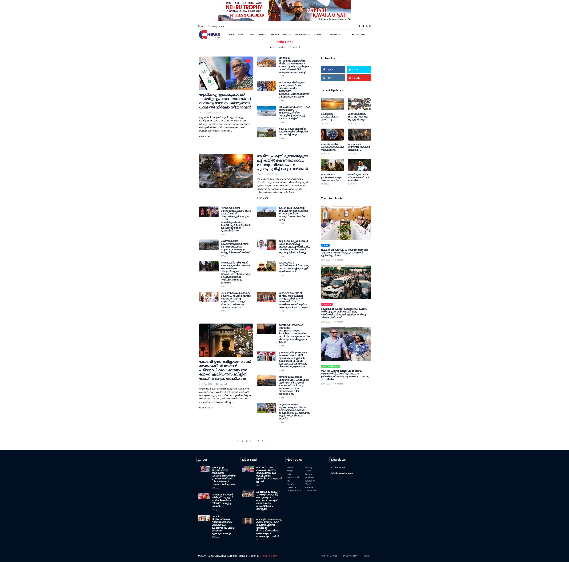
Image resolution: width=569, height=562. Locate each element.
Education (310, 480)
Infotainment (301, 35)
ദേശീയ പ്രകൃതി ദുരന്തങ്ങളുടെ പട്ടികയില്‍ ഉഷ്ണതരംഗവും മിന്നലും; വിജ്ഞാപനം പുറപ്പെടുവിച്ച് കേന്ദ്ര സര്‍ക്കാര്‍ (282, 162)
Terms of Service (328, 555)
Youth (308, 484)
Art (288, 480)
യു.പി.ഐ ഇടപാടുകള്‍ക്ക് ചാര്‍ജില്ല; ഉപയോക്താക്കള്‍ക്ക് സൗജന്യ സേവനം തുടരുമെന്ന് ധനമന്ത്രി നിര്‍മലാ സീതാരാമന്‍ (225, 100)
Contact (367, 555)
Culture (290, 484)
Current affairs (294, 490)
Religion (275, 35)
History (308, 467)
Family (286, 35)
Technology (311, 490)
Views (261, 35)
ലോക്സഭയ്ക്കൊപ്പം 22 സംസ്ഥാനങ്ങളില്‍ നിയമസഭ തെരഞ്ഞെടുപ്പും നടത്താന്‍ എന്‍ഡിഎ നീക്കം (344, 253)
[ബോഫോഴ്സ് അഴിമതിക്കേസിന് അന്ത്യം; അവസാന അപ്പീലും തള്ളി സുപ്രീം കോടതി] (266, 268)
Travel (308, 470)
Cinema (309, 487)
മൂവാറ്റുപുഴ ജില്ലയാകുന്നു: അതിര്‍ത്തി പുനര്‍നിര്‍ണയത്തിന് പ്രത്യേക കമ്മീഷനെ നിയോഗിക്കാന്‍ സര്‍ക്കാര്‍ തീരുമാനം (224, 476)
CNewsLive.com (268, 556)
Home (231, 35)
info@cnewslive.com (342, 473)
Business (309, 477)
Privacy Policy (350, 555)
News (240, 35)
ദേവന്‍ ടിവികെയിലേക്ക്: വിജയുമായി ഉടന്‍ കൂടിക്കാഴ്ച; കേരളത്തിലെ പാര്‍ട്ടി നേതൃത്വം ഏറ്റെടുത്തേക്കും (223, 525)
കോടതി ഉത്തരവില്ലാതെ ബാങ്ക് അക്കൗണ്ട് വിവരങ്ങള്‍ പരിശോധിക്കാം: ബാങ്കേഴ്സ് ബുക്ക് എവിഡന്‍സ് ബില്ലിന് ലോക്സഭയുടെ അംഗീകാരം (225, 369)
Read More (205, 137)
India (289, 474)
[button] (201, 26)
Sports (308, 474)
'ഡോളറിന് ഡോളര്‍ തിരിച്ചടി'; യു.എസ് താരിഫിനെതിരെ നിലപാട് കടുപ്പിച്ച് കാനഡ (222, 500)
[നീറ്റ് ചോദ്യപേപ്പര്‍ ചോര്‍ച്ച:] (266, 247)
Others (317, 35)
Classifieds (333, 35)
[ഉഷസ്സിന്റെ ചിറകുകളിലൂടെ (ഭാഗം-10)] (332, 104)
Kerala (290, 470)
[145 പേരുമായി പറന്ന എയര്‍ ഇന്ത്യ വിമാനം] (266, 113)
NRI (251, 35)
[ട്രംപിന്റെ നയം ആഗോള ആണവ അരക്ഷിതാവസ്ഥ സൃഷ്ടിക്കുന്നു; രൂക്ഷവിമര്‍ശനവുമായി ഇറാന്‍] (248, 472)
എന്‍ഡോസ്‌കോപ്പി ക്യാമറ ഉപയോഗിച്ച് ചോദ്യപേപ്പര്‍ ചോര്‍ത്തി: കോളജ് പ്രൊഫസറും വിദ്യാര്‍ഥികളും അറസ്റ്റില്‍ (267, 500)
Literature (291, 487)
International (293, 477)
